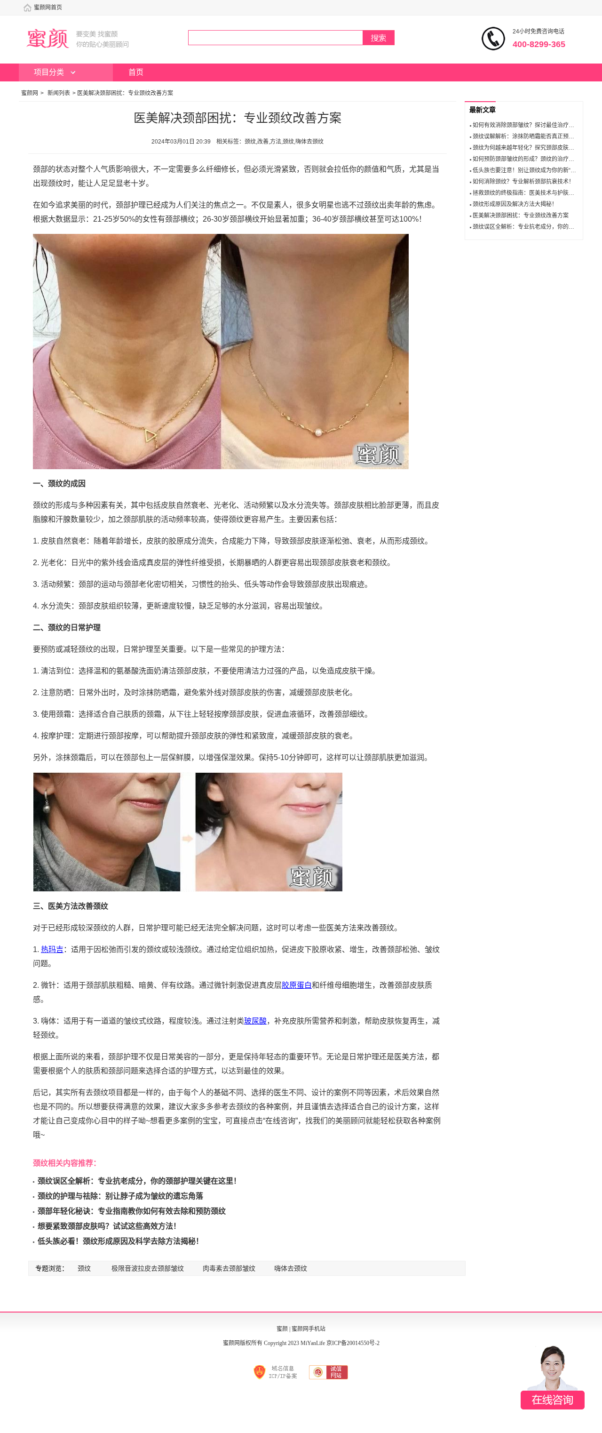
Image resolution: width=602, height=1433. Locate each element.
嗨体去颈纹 (290, 1268)
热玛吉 (52, 949)
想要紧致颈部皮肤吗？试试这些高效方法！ (109, 1226)
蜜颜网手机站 (308, 1329)
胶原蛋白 (297, 985)
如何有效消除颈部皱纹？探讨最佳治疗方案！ (529, 125)
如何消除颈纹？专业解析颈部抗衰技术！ (523, 181)
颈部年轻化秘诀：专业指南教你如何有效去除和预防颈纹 (132, 1211)
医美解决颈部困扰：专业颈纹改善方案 (521, 215)
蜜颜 (282, 1329)
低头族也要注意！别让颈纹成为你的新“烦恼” (528, 170)
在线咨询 (553, 1377)
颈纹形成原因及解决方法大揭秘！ (515, 204)
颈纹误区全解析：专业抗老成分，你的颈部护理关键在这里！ (139, 1181)
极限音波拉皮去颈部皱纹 (147, 1268)
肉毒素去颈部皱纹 (229, 1268)
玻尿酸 (255, 1021)
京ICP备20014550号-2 (353, 1343)
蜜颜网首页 (48, 7)
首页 (135, 72)
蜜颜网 (29, 93)
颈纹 (84, 1268)
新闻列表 (59, 93)
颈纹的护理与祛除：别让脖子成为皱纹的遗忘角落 (120, 1196)
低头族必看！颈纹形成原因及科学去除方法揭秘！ (120, 1241)
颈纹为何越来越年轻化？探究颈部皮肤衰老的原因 (535, 147)
